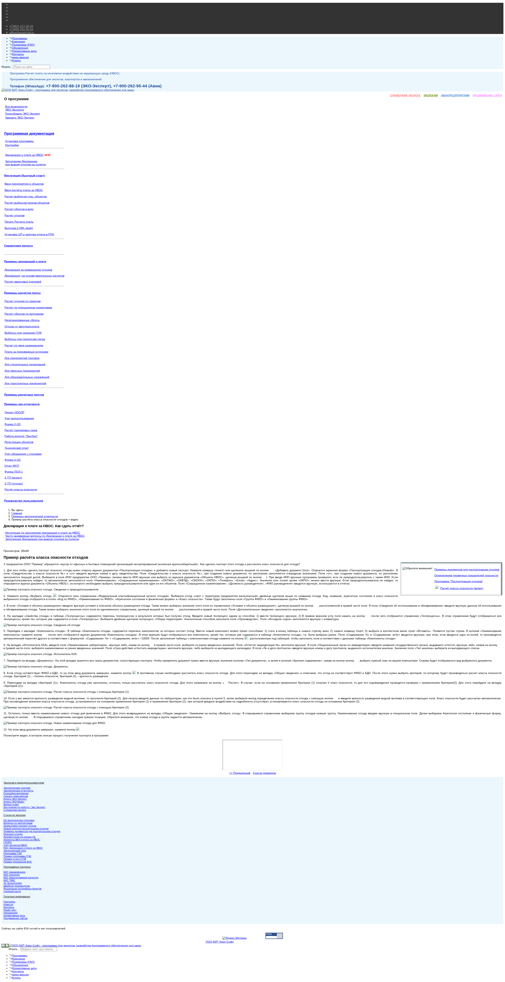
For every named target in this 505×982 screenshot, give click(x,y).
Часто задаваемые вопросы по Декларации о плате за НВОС (45, 535)
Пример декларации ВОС (18, 861)
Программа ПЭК (13, 853)
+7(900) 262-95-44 (21, 29)
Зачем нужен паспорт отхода (20, 826)
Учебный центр (12, 891)
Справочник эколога (18, 245)
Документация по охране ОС (20, 837)
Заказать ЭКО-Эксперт (19, 117)
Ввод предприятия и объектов (24, 183)
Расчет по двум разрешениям (24, 345)
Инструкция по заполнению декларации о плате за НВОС (42, 532)
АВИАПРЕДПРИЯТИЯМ (455, 95)
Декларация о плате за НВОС (24, 154)
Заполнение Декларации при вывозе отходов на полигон (42, 539)
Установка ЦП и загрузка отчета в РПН (29, 234)
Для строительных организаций (25, 364)
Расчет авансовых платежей (23, 281)
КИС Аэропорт (12, 875)
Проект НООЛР (14, 412)
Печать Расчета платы (19, 221)
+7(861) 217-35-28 (21, 26)
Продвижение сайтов (15, 918)
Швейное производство (17, 886)
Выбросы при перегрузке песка (25, 339)
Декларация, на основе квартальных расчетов (34, 275)
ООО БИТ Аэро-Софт (220, 941)
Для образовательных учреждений (27, 377)
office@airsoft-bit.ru (21, 32)
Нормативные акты (24, 51)
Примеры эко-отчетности (22, 404)
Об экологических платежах (19, 820)
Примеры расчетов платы (22, 292)
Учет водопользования (19, 418)
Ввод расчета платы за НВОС (24, 190)
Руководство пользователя (23, 500)
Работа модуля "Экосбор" (21, 436)
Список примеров (264, 773)
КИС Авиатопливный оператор (21, 877)
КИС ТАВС (9, 880)
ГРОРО (8, 842)
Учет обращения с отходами (23, 453)
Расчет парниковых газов (21, 430)
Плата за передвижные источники (26, 351)
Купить (16, 60)
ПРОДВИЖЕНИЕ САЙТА (487, 95)
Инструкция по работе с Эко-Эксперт (24, 807)
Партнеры (9, 901)
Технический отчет (17, 448)
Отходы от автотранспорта (22, 326)
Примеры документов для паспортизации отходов (466, 569)
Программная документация (29, 134)
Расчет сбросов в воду (19, 209)
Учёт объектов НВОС (15, 845)
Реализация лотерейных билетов (22, 888)
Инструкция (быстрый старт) (24, 175)
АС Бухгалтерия (13, 883)
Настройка (12, 145)
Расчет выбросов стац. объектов (26, 196)
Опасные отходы (13, 834)
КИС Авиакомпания (14, 872)
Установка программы (19, 141)
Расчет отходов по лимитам (23, 301)
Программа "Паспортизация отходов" (458, 581)
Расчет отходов (14, 215)
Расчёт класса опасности (21, 489)
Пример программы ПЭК (17, 856)
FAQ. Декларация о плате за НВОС (23, 848)
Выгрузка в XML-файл (19, 228)
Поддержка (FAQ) (23, 44)
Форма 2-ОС (13, 424)
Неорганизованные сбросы (22, 320)
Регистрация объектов (19, 442)
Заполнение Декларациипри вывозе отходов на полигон (25, 163)
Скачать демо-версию (16, 796)
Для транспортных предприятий (25, 383)
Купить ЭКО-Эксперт (15, 799)
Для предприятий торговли (22, 358)
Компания (18, 41)
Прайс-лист (10, 910)
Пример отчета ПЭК (15, 859)
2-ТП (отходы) (14, 483)
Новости (8, 904)
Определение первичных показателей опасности (466, 575)
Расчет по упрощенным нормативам (28, 307)
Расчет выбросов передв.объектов (27, 202)
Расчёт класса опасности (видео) (461, 588)
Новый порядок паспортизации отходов (26, 828)
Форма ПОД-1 (14, 471)
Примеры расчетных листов (24, 394)
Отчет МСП (12, 465)
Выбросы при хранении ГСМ (23, 332)
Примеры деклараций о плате (25, 261)
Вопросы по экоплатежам (18, 823)
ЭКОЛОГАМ (431, 95)
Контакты (18, 54)
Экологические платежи (17, 788)
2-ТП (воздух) (13, 477)
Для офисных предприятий (22, 370)
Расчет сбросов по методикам (24, 313)
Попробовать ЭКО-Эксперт (22, 113)
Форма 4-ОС (13, 459)
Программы (19, 38)
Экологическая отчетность (18, 790)
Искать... (7, 66)
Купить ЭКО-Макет (14, 801)
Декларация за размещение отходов (28, 269)
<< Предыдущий (239, 773)
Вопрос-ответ (11, 804)
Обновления (20, 47)
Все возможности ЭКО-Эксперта (16, 108)
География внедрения (16, 793)
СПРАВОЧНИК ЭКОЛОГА (405, 95)
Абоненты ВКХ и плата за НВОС (22, 839)
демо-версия (20, 57)
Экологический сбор (15, 850)
